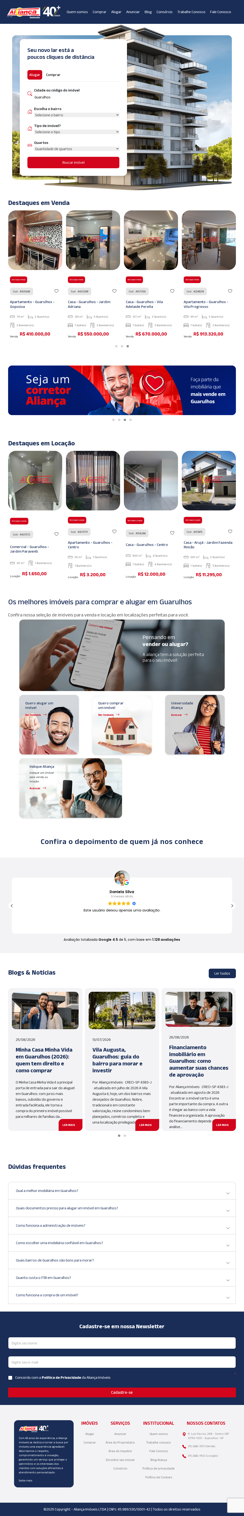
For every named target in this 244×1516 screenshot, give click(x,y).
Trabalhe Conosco (191, 12)
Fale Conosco (220, 12)
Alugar (116, 12)
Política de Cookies (158, 1477)
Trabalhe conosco (158, 1442)
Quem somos (77, 12)
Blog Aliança (158, 1460)
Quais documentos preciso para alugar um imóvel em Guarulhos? (67, 1208)
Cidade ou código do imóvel (57, 90)
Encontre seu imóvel (120, 1460)
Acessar (176, 714)
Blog (148, 12)
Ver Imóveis (33, 714)
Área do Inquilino (120, 1451)
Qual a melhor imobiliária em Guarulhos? (47, 1191)
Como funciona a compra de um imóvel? (47, 1295)
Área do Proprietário (120, 1442)
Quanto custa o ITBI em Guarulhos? (43, 1278)
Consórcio (165, 12)
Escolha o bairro (47, 109)
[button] (116, 346)
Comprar (100, 12)
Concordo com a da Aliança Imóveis (63, 1377)
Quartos (41, 143)
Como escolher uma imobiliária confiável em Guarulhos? (59, 1243)
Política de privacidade (158, 1468)
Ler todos (222, 973)
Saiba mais (25, 1480)
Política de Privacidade (62, 1377)
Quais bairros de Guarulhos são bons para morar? (55, 1260)
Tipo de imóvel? (47, 126)
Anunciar (133, 12)
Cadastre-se (122, 1392)
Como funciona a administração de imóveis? (50, 1225)
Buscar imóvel (73, 162)
